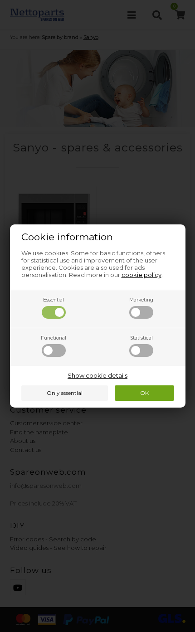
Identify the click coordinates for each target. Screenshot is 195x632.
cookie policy (141, 274)
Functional (53, 338)
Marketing (141, 300)
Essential (53, 300)
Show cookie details (97, 375)
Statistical (141, 338)
